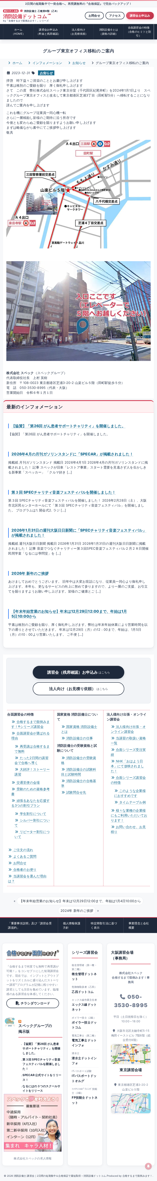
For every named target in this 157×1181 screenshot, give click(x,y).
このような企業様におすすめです (130, 793)
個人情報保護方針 (71, 925)
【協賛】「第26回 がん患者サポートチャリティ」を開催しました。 (68, 426)
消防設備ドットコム (27, 16)
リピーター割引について (32, 834)
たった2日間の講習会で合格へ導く (31, 760)
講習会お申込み (140, 15)
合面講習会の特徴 (139, 31)
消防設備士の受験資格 (78, 760)
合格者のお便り (24, 869)
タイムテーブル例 (132, 802)
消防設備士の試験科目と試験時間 (78, 771)
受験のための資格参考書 (30, 791)
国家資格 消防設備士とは (79, 729)
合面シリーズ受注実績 (128, 752)
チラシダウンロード (35, 1003)
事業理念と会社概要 (139, 925)
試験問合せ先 (75, 792)
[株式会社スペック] (10, 1022)
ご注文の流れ (22, 850)
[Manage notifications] (148, 1166)
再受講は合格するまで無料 (32, 748)
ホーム (18, 31)
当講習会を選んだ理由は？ (27, 878)
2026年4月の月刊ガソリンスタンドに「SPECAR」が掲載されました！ (72, 454)
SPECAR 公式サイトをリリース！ (41, 1077)
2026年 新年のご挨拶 (30, 573)
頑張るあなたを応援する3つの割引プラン (30, 803)
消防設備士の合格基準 (78, 783)
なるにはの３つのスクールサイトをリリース (41, 1088)
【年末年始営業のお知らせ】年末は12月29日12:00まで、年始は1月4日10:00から (80, 901)
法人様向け (78, 31)
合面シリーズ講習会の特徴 (128, 780)
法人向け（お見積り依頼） (78, 688)
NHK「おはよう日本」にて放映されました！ (127, 766)
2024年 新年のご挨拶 (77, 911)
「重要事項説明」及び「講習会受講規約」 (30, 925)
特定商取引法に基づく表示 (104, 925)
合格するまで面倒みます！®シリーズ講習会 (30, 724)
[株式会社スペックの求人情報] (32, 1123)
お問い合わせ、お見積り (128, 829)
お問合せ (94, 15)
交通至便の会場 (27, 782)
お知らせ (78, 63)
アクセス (115, 15)
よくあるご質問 (24, 856)
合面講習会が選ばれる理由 (30, 735)
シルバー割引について (32, 822)
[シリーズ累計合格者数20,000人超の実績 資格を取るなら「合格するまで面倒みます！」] (32, 953)
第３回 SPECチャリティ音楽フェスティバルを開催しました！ (63, 492)
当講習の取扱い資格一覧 (128, 740)
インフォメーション (46, 63)
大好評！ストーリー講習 (32, 771)
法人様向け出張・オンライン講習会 (128, 729)
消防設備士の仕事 (79, 738)
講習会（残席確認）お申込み (78, 672)
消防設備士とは (108, 31)
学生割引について (32, 814)
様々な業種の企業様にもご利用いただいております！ (129, 815)
